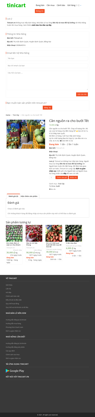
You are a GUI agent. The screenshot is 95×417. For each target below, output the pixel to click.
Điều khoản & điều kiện (14, 300)
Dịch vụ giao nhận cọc (13, 331)
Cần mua (50, 5)
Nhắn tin (73, 177)
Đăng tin (39, 11)
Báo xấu (53, 189)
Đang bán (40, 5)
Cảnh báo (61, 5)
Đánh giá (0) (13, 196)
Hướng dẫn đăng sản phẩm (15, 347)
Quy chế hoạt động (12, 304)
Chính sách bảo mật (12, 296)
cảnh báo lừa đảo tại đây (41, 25)
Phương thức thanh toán (14, 327)
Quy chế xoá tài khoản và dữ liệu (17, 307)
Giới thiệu (9, 285)
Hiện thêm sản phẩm (29, 196)
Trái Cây (16, 115)
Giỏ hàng (73, 5)
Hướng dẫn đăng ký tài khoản (16, 320)
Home (8, 115)
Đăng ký (47, 108)
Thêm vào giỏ (62, 177)
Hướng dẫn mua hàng (13, 323)
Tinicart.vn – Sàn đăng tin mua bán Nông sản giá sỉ (16, 5)
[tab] (13, 196)
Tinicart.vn (18, 38)
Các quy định (10, 351)
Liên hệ (8, 289)
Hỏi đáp (8, 292)
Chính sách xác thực (13, 354)
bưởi (58, 186)
